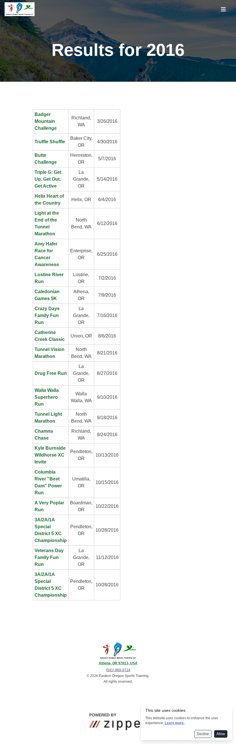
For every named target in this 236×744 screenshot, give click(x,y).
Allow (220, 734)
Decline (203, 734)
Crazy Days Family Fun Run (47, 315)
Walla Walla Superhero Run (47, 397)
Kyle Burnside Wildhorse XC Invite (50, 455)
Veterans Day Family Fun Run (49, 557)
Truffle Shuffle (50, 141)
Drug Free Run (51, 373)
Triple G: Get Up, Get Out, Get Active (48, 179)
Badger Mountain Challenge (46, 121)
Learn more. (174, 723)
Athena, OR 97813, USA (118, 663)
